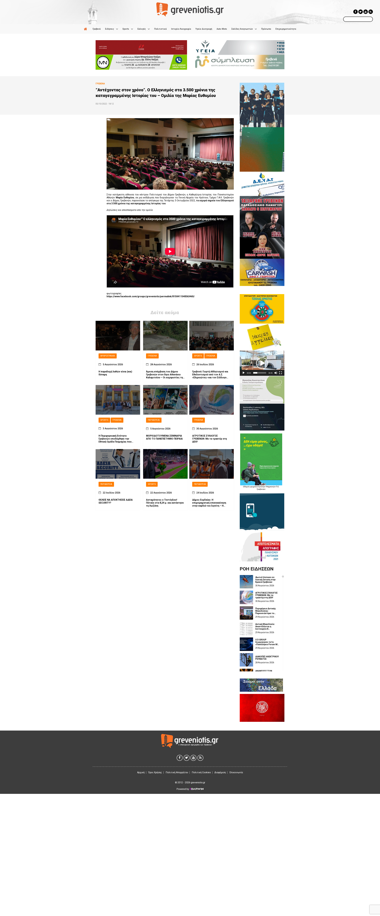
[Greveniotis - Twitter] (360, 11)
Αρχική (141, 772)
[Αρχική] (86, 29)
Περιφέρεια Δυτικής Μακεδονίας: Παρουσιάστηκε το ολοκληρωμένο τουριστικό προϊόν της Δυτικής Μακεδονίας (266, 610)
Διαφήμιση (220, 772)
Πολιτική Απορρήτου (177, 772)
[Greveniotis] (190, 9)
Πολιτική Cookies (201, 772)
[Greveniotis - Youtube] (365, 11)
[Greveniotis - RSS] (370, 11)
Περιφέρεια (154, 420)
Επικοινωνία (236, 772)
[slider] (259, 373)
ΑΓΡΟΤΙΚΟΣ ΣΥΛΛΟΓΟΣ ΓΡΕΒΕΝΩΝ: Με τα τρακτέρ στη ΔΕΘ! (209, 438)
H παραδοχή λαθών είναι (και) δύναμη (115, 373)
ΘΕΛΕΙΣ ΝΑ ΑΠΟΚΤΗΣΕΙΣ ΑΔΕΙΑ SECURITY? (116, 501)
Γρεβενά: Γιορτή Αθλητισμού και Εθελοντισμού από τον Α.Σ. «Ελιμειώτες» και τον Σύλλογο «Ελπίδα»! (210, 374)
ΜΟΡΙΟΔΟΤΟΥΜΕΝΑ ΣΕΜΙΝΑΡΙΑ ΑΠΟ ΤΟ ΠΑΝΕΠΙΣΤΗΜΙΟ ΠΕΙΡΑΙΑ (164, 437)
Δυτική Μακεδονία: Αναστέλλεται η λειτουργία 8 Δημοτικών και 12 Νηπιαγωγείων (265, 626)
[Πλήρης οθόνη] (280, 372)
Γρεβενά (152, 356)
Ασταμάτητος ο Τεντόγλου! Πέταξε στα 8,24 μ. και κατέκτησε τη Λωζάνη (165, 502)
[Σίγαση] (275, 372)
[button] (262, 363)
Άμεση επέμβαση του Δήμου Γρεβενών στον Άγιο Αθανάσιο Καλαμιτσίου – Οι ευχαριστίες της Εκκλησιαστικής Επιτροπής (165, 374)
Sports (198, 356)
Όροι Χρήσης (155, 772)
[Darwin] (196, 789)
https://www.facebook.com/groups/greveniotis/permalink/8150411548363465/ (151, 296)
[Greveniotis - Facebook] (355, 11)
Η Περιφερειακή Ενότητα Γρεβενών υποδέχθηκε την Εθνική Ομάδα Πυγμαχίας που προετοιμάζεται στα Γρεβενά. (115, 438)
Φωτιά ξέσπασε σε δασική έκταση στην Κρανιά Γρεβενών (265, 579)
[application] (262, 363)
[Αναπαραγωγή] (243, 372)
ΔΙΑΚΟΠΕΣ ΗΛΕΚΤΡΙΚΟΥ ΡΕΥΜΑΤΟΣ (267, 657)
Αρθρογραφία (107, 356)
